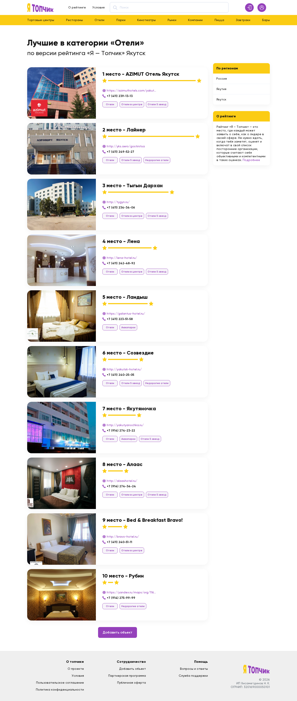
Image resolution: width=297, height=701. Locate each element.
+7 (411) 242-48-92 (121, 263)
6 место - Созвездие (128, 353)
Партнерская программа (127, 675)
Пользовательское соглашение (60, 682)
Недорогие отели (157, 160)
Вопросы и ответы (194, 668)
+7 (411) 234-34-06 (121, 207)
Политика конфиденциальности (60, 689)
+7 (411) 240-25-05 (120, 375)
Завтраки (243, 20)
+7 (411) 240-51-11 (119, 542)
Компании (195, 20)
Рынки (172, 20)
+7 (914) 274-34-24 (121, 486)
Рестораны (74, 20)
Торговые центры (40, 20)
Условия (98, 7)
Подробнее (251, 160)
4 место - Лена (121, 241)
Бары (266, 20)
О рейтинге (77, 7)
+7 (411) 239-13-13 (120, 96)
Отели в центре (131, 104)
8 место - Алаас (122, 464)
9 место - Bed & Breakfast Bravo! (142, 520)
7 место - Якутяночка (129, 408)
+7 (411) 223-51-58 (120, 319)
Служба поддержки (193, 675)
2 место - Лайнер (124, 129)
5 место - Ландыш (125, 297)
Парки (120, 20)
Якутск (221, 99)
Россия (221, 78)
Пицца (219, 20)
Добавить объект (117, 632)
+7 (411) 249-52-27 (120, 152)
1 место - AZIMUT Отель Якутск (140, 74)
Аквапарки (128, 327)
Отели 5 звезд (157, 104)
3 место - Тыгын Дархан (132, 185)
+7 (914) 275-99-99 (121, 598)
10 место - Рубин (123, 576)
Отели (99, 20)
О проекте (76, 668)
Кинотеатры (146, 20)
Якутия (221, 89)
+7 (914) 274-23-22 (121, 430)
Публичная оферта (131, 682)
